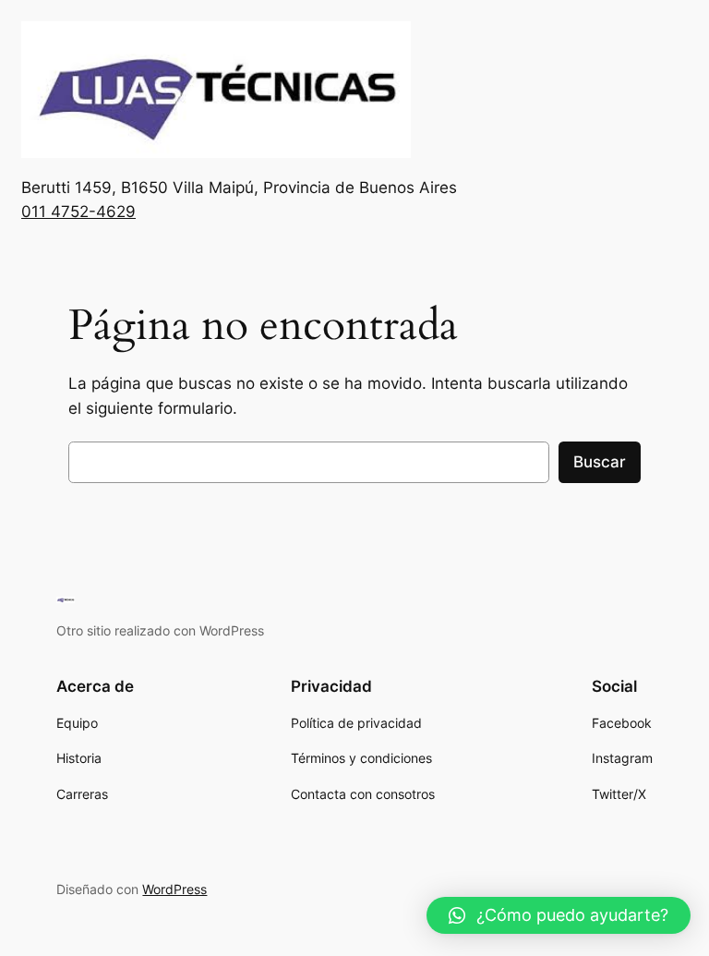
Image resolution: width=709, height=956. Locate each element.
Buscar (599, 462)
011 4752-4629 (78, 211)
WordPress (174, 889)
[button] (559, 915)
